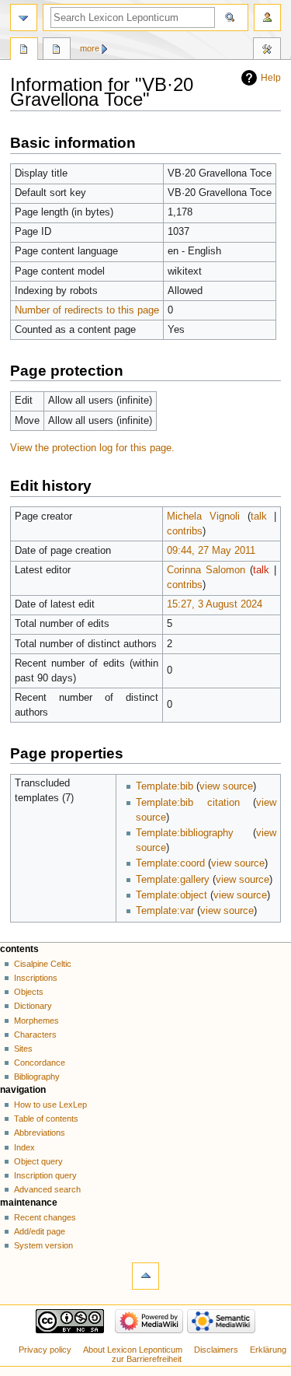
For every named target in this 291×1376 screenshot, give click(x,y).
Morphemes (36, 1020)
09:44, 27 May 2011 (211, 550)
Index (24, 1147)
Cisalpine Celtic (42, 963)
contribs (185, 531)
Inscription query (45, 1175)
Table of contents (46, 1118)
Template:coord (170, 863)
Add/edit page (39, 1231)
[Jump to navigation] (23, 17)
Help (271, 77)
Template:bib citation (187, 802)
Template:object (171, 895)
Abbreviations (39, 1132)
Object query (38, 1161)
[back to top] (145, 1276)
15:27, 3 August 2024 (214, 604)
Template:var (165, 910)
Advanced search (47, 1189)
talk (259, 516)
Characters (35, 1034)
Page (24, 50)
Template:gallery (173, 879)
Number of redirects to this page (87, 310)
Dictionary (33, 1005)
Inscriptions (35, 977)
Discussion (56, 50)
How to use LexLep (50, 1104)
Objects (28, 991)
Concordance (39, 1062)
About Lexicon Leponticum (132, 1349)
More (89, 48)
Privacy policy (45, 1349)
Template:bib (164, 786)
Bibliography (37, 1076)
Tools (267, 50)
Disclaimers (216, 1349)
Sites (23, 1048)
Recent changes (45, 1217)
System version (43, 1245)
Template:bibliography (185, 833)
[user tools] (267, 17)
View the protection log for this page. (92, 448)
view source (226, 786)
